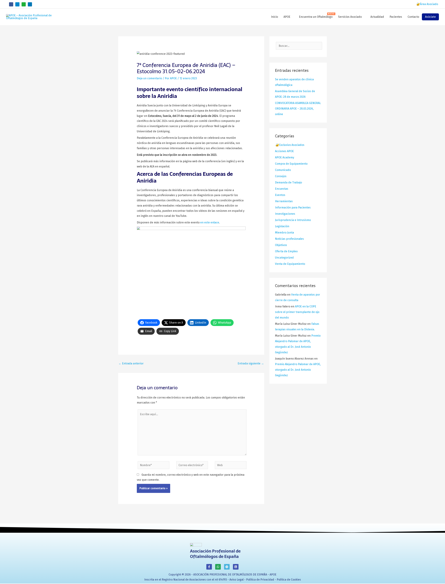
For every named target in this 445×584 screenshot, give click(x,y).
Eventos (280, 195)
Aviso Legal (236, 579)
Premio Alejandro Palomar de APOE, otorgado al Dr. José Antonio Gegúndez (298, 370)
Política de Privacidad (260, 579)
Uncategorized (284, 257)
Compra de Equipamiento (291, 163)
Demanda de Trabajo (288, 182)
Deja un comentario (149, 78)
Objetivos (281, 245)
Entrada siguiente (251, 363)
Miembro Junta (284, 232)
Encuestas (281, 188)
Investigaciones (285, 213)
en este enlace (209, 222)
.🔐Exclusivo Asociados (289, 145)
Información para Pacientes (293, 207)
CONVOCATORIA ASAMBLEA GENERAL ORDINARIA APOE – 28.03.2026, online (298, 108)
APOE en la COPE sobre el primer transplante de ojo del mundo (297, 312)
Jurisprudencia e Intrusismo (293, 220)
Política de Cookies (289, 579)
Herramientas (284, 201)
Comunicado (283, 170)
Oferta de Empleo (286, 251)
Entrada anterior (131, 363)
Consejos (280, 176)
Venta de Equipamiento (290, 263)
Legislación (282, 226)
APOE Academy (284, 157)
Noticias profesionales (289, 238)
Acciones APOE (284, 151)
